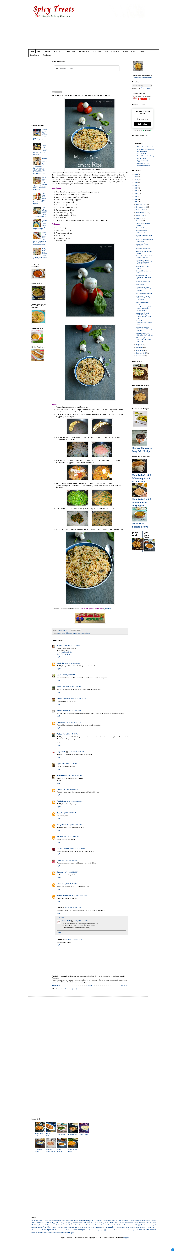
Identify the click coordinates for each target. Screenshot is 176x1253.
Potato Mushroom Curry (142, 303)
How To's (121, 1223)
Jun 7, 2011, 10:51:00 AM (71, 872)
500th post (67, 1220)
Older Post (123, 985)
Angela (59, 764)
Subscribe (48, 51)
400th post (61, 1220)
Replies (61, 917)
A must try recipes (77, 1220)
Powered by (138, 130)
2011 (136, 202)
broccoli (54, 1227)
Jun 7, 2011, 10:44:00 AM (70, 860)
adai (135, 1225)
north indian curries (119, 1230)
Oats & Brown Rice (82, 1225)
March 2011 (140, 350)
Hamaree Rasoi (62, 775)
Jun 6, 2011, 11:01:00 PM (70, 789)
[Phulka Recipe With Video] (139, 497)
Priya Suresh (61, 722)
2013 (136, 196)
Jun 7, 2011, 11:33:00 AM (69, 884)
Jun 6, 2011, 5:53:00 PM (70, 734)
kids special (48, 1229)
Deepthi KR (61, 645)
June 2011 (139, 221)
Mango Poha (140, 284)
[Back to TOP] (172, 1249)
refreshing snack (132, 1230)
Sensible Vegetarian (63, 699)
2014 (136, 193)
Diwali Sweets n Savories (41, 1222)
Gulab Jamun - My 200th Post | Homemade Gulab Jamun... (144, 308)
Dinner (153, 1220)
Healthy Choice (111, 1222)
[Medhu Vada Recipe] (37, 361)
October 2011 (141, 210)
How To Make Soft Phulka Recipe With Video (142, 502)
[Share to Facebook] (78, 630)
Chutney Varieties (143, 163)
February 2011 (141, 353)
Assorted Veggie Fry (143, 282)
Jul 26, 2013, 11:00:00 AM (73, 907)
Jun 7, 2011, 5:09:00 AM (74, 825)
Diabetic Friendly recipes (142, 1220)
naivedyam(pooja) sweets (102, 1230)
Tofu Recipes (47, 55)
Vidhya (59, 860)
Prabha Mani (61, 687)
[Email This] (72, 630)
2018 (136, 182)
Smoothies (104, 1225)
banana (148, 1225)
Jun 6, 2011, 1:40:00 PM (67, 675)
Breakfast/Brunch (102, 1220)
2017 (136, 185)
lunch (70, 1230)
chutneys (76, 1227)
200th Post (48, 1220)
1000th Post (34, 1220)
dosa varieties (96, 1227)
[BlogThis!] (74, 630)
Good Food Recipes (63, 654)
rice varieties (80, 633)
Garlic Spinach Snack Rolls (143, 224)
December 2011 (141, 204)
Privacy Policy (142, 51)
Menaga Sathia (62, 825)
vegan (71, 1232)
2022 (136, 180)
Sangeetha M (61, 752)
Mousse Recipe (55, 1225)
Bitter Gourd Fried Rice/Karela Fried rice (144, 334)
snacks (153, 1230)
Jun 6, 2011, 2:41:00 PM (73, 722)
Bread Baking (141, 158)
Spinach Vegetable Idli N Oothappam (144, 236)
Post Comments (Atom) (69, 989)
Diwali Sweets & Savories (145, 147)
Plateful (59, 789)
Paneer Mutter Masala (72, 1150)
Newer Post (56, 985)
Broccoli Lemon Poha (143, 249)
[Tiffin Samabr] (139, 521)
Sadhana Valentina (63, 848)
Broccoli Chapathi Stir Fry (143, 272)
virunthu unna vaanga (64, 896)
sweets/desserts (62, 1232)
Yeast (126, 1225)
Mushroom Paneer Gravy (142, 245)
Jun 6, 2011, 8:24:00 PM (69, 764)
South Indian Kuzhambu (116, 1225)
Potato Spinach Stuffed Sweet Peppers (144, 256)
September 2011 (141, 213)
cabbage (60, 1227)
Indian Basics (129, 1223)
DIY (116, 1220)
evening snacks (107, 1227)
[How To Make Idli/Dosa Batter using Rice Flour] (139, 472)
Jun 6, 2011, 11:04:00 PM (74, 801)
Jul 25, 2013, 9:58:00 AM (79, 896)
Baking (87, 1220)
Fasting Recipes (69, 1223)
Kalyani (59, 884)
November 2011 (141, 207)
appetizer (141, 1225)
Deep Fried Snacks (143, 166)
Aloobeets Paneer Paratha (50, 1150)
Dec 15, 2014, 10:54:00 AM (73, 939)
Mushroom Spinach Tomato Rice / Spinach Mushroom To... (143, 315)
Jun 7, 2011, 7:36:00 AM (71, 836)
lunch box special (62, 633)
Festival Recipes (78, 1223)
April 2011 (139, 347)
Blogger (125, 1238)
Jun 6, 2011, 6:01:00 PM (76, 752)
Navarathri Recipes (67, 1225)
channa (70, 1227)
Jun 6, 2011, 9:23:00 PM (74, 775)
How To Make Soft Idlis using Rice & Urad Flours (142, 478)
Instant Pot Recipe (139, 1223)
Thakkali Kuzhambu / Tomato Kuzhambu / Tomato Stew (144, 262)
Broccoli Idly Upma (142, 228)
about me (130, 1225)
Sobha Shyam (61, 710)
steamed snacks (36, 1232)
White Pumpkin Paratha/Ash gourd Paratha (143, 339)
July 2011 (139, 218)
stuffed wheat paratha (49, 1232)
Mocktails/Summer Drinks (40, 1225)
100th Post (42, 1220)
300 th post (54, 1220)
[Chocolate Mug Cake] (139, 445)
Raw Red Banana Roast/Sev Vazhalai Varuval (143, 277)
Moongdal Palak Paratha (144, 293)
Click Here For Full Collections (143, 77)
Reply (58, 657)
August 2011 (140, 215)
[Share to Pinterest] (80, 630)
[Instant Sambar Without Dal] (149, 551)
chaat (65, 1227)
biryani (153, 1225)
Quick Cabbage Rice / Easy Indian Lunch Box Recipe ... (144, 289)
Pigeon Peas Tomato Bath (143, 267)
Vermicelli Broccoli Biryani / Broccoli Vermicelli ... (143, 298)
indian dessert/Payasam (143, 1227)
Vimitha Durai (61, 801)
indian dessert (130, 1227)
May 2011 (139, 345)
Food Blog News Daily (64, 652)
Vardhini (108, 609)
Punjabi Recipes (94, 1225)
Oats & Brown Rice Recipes (146, 156)
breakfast (47, 1227)
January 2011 (140, 356)
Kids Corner (97, 51)
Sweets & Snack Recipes (112, 51)
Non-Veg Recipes (84, 51)
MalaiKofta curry (49, 1134)
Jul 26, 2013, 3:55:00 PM (81, 921)
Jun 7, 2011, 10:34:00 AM (77, 848)
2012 (136, 199)
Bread (92, 1220)
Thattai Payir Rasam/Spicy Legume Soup (144, 322)
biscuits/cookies (37, 1227)
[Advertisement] (92, 35)
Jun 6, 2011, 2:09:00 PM (78, 699)
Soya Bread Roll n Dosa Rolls (144, 252)
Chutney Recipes (129, 51)
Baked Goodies (70, 51)
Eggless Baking (142, 161)
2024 (136, 174)
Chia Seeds (111, 1220)
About (39, 51)
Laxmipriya (60, 663)
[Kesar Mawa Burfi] (137, 70)
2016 (136, 188)
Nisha (58, 813)
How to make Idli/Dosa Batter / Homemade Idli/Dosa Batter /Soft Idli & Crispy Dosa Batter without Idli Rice (40, 165)
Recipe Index (58, 51)
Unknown (60, 836)
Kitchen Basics (151, 1223)
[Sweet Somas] (138, 549)
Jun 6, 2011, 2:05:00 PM (73, 687)
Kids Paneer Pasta (39, 1134)
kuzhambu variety (61, 1230)
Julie (58, 675)
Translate (148, 88)
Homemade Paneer (38, 1150)
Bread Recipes (34, 55)
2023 (136, 177)
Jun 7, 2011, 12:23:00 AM (68, 813)
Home (32, 51)
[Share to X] (76, 630)
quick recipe (72, 633)
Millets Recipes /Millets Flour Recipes (145, 150)
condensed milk (85, 1227)
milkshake (90, 1230)
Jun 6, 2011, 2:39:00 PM (73, 710)
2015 (136, 191)
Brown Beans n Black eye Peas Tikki (144, 240)
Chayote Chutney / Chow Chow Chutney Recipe (144, 328)
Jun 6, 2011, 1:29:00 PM (72, 663)
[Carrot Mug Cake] (37, 342)
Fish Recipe (87, 1223)
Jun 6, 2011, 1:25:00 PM (72, 645)
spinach (87, 633)
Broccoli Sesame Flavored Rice (141, 231)
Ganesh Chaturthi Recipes (98, 1223)
